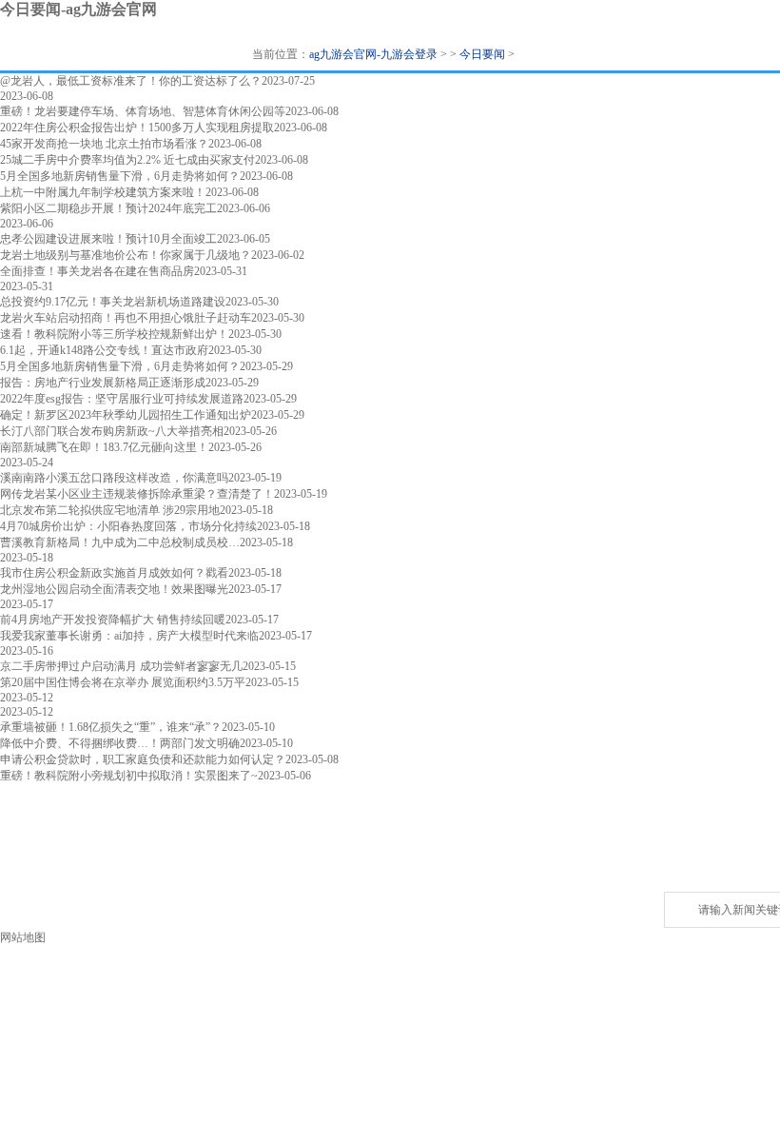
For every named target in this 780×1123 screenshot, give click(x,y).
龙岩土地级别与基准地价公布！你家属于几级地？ (125, 255)
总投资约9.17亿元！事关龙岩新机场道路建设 (112, 301)
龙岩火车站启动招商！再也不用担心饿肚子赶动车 (125, 318)
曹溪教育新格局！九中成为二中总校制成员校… (120, 542)
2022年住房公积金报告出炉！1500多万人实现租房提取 (137, 127)
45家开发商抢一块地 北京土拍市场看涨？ (104, 143)
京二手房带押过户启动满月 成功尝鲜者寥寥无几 (121, 666)
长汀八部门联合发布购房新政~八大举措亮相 (112, 431)
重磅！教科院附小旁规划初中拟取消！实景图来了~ (129, 775)
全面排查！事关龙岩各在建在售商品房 (97, 271)
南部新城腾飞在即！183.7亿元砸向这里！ (104, 447)
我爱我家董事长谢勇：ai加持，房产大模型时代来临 (129, 635)
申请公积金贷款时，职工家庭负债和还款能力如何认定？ (142, 759)
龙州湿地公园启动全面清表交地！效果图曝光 (114, 589)
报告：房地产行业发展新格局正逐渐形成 (102, 382)
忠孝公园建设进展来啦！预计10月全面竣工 (108, 239)
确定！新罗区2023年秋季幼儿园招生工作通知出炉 (125, 415)
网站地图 (23, 937)
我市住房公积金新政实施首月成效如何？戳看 (114, 573)
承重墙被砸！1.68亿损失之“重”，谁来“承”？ (111, 727)
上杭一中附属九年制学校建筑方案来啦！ (102, 192)
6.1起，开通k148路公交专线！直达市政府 (104, 350)
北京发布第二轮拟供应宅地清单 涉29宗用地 (110, 510)
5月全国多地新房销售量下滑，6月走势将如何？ (120, 176)
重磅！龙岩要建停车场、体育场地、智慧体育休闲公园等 (142, 111)
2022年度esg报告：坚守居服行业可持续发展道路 (122, 398)
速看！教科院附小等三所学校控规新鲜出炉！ (114, 334)
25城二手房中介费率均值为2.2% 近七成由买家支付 (127, 160)
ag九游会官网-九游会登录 (373, 54)
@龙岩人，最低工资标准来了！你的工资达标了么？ (131, 81)
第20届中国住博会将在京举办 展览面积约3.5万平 (122, 682)
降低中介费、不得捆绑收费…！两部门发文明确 (120, 743)
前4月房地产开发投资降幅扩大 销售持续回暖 (112, 619)
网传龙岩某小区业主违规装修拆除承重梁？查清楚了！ (137, 494)
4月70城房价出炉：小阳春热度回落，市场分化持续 (128, 526)
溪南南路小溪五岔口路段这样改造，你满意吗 (114, 477)
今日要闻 (482, 54)
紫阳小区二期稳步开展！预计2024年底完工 (108, 208)
